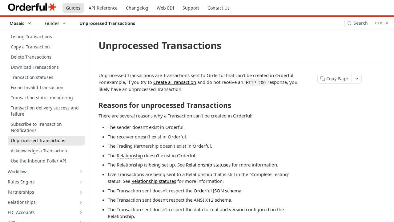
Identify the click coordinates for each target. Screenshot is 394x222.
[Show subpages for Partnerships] (80, 192)
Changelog (137, 8)
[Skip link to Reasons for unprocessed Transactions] (94, 105)
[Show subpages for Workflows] (80, 171)
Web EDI (165, 8)
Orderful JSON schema (217, 190)
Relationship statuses (208, 165)
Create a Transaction (174, 82)
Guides (73, 8)
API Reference (103, 8)
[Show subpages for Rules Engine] (80, 181)
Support (191, 8)
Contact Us (218, 8)
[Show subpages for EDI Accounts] (80, 212)
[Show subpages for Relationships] (80, 202)
